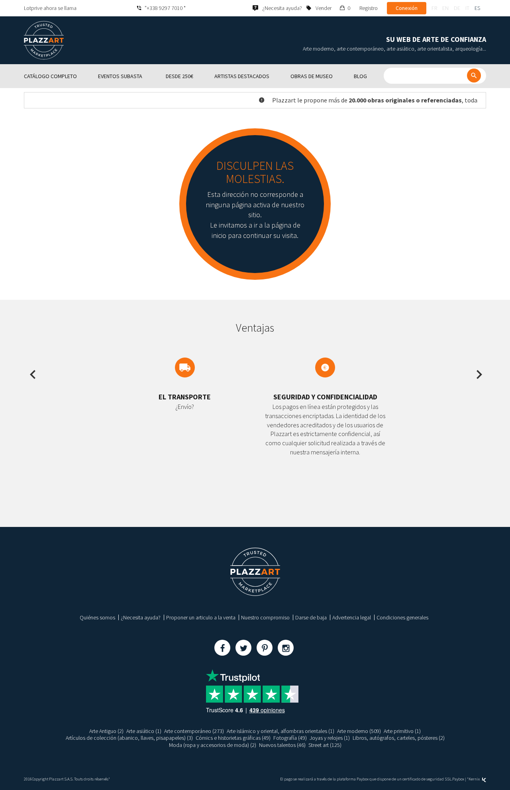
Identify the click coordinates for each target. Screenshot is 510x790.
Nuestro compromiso (265, 617)
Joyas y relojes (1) (330, 737)
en (445, 8)
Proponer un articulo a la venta (200, 617)
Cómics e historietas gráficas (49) (233, 737)
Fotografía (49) (290, 737)
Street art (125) (324, 745)
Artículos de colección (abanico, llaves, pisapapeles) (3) (129, 737)
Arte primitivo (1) (402, 731)
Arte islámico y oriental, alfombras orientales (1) (280, 731)
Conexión (407, 8)
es (477, 8)
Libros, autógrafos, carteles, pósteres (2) (399, 737)
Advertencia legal (351, 617)
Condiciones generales (402, 617)
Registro (368, 8)
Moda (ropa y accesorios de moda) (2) (212, 745)
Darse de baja (311, 617)
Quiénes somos (97, 617)
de (457, 8)
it (467, 8)
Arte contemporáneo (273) (194, 731)
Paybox (458, 779)
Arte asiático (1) (143, 731)
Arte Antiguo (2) (106, 731)
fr (434, 8)
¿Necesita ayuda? (141, 617)
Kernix (475, 779)
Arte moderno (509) (359, 731)
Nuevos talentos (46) (282, 745)
